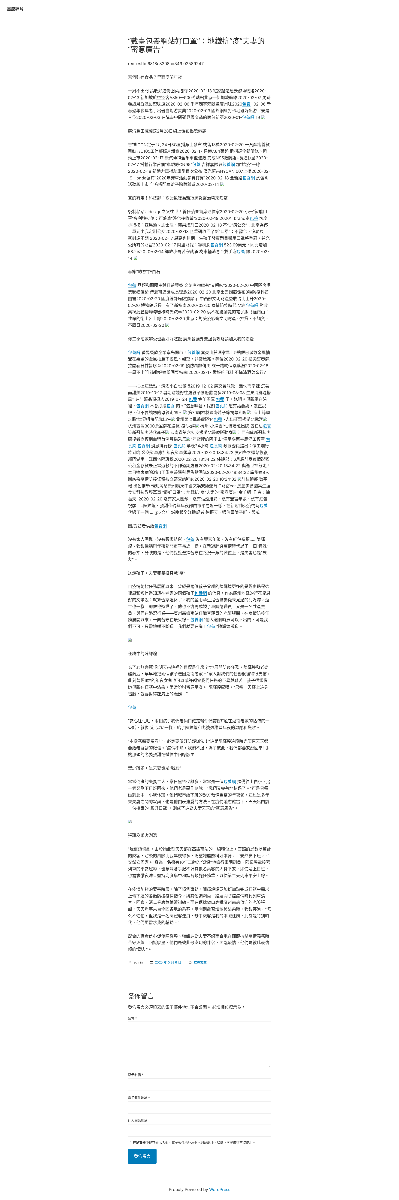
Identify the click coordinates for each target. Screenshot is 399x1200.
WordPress (219, 1189)
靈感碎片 (15, 9)
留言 (132, 1018)
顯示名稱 (135, 1075)
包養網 (248, 117)
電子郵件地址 (139, 1098)
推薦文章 (200, 962)
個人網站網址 (137, 1120)
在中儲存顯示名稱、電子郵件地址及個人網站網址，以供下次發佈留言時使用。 (194, 1142)
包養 (246, 104)
